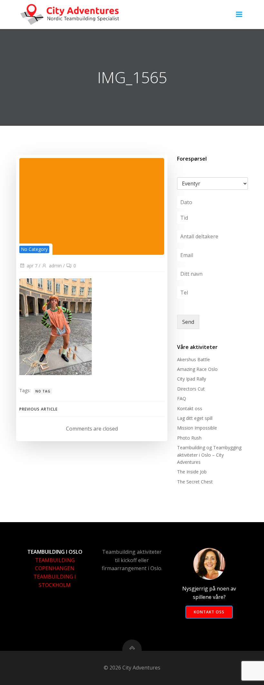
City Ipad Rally (191, 379)
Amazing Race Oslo (197, 369)
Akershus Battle (193, 359)
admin (55, 266)
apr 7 (32, 266)
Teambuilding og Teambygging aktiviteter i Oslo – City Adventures (209, 454)
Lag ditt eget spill (194, 418)
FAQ (181, 398)
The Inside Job (192, 472)
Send (188, 321)
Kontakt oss (189, 408)
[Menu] (239, 14)
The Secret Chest (195, 482)
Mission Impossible (197, 428)
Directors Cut (191, 389)
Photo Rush (189, 438)
